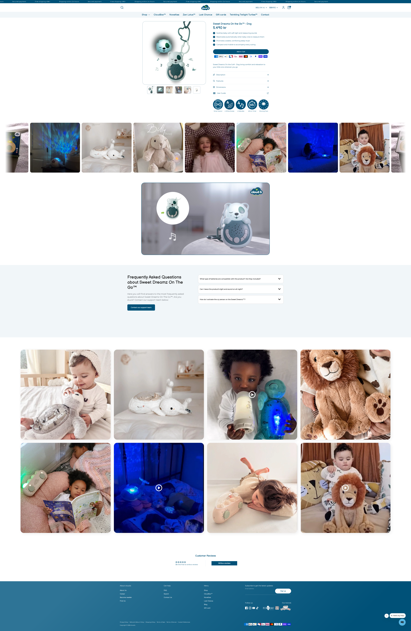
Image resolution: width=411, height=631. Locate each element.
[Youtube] (253, 608)
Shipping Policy (150, 622)
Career (122, 594)
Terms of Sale (161, 622)
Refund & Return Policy (137, 622)
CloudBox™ (160, 14)
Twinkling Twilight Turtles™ (243, 14)
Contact (265, 14)
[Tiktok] (257, 608)
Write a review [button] (224, 563)
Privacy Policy (124, 622)
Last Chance (205, 14)
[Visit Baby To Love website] (285, 608)
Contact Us (168, 597)
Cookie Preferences (184, 622)
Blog (205, 605)
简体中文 (272, 8)
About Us (123, 590)
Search (166, 594)
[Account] (283, 7)
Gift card (207, 608)
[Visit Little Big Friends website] (277, 608)
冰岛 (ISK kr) (260, 8)
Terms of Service (171, 622)
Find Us (122, 601)
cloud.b (133, 625)
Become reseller (126, 597)
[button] (151, 90)
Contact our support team (141, 307)
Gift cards (221, 14)
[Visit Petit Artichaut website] (268, 608)
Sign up (283, 591)
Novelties (174, 14)
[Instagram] (250, 608)
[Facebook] (246, 608)
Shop (145, 14)
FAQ (165, 590)
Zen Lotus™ (189, 14)
